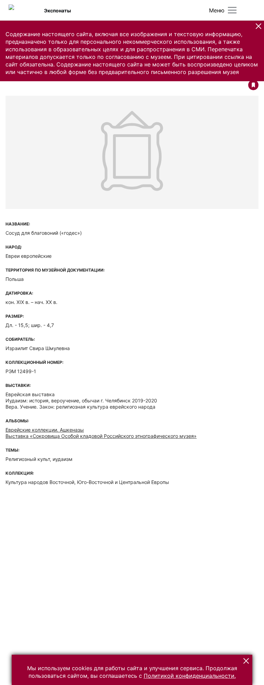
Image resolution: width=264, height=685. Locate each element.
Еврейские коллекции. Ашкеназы (45, 430)
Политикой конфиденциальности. (190, 675)
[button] (258, 26)
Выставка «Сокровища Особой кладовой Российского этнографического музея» (101, 436)
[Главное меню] (232, 10)
